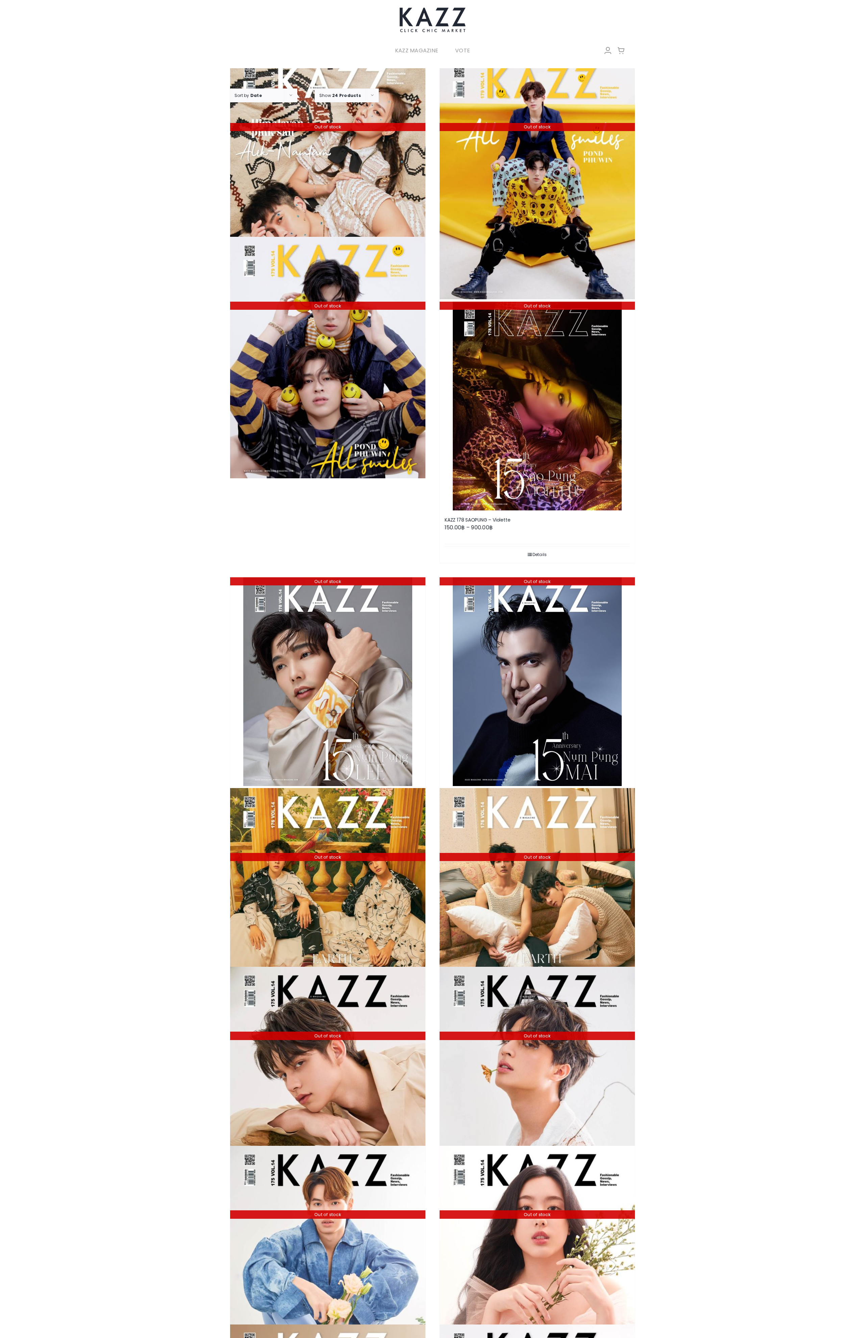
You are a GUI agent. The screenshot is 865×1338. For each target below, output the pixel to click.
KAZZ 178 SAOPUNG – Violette (477, 519)
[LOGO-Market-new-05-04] (432, 9)
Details (540, 554)
